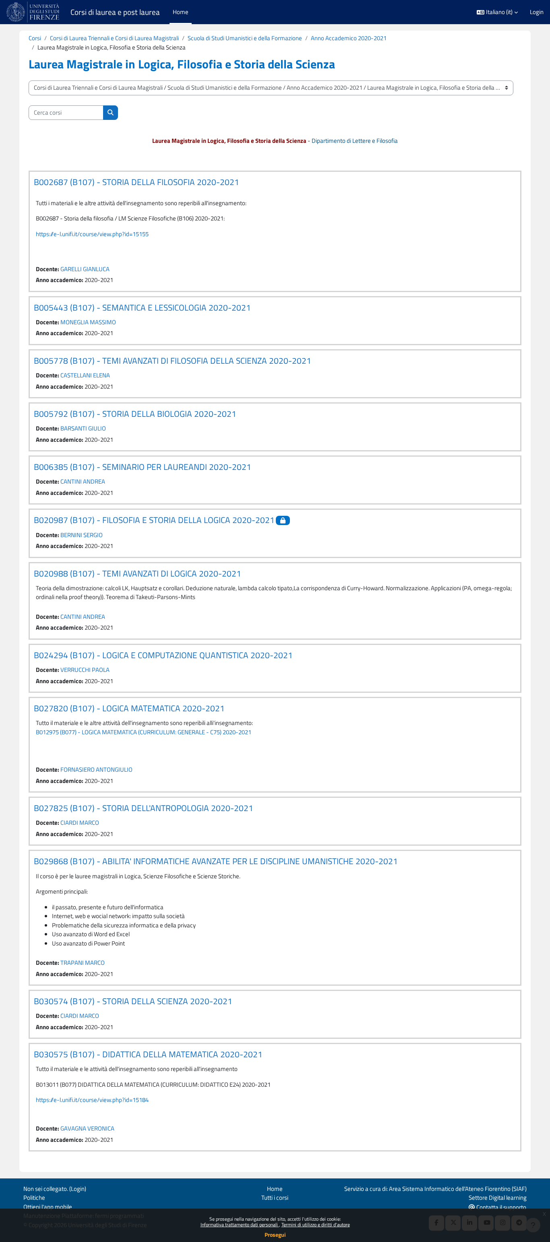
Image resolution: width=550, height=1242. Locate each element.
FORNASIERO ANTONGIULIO (96, 769)
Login (537, 12)
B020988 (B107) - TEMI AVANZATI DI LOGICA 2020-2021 (137, 573)
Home (275, 1188)
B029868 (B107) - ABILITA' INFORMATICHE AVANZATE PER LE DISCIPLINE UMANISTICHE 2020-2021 (216, 861)
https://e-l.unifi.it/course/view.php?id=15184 (92, 1099)
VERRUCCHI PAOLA (85, 669)
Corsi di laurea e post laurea (115, 12)
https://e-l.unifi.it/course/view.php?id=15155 (92, 234)
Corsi (35, 38)
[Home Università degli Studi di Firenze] (33, 12)
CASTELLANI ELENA (85, 375)
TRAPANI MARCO (82, 962)
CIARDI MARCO (79, 822)
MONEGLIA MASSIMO (88, 322)
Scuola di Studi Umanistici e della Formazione (245, 38)
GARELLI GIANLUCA (85, 269)
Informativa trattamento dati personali (240, 1224)
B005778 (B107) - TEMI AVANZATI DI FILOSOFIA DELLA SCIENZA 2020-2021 (172, 360)
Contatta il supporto (500, 1207)
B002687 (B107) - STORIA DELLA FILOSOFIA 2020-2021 (136, 181)
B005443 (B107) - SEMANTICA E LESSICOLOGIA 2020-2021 (142, 307)
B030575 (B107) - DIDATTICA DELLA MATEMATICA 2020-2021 (148, 1054)
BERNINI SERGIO (81, 535)
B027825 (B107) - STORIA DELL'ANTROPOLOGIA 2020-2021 (143, 807)
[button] (497, 12)
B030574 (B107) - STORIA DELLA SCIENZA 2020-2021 (133, 1001)
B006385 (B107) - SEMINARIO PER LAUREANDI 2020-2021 (142, 466)
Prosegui (275, 1234)
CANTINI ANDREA (82, 481)
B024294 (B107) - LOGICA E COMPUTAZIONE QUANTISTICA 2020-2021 (163, 655)
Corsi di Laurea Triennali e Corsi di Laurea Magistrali (114, 38)
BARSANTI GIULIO (83, 428)
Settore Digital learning (498, 1197)
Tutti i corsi (274, 1197)
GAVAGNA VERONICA (87, 1128)
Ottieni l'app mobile (47, 1206)
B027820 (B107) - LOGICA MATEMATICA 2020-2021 (129, 708)
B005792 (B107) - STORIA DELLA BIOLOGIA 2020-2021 (135, 413)
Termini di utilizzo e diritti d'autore (315, 1224)
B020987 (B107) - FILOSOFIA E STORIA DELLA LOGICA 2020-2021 (154, 519)
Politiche (34, 1197)
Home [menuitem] (180, 11)
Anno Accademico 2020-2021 (349, 38)
